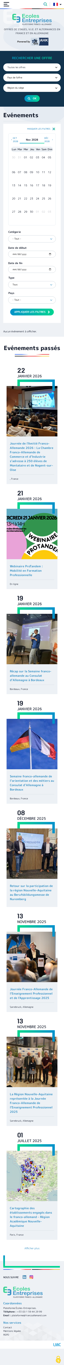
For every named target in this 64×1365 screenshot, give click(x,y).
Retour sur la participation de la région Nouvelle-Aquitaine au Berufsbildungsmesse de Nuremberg (31, 892)
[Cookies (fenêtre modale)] (58, 1359)
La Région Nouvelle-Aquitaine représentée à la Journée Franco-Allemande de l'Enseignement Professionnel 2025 (31, 1103)
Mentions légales (12, 1330)
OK (34, 98)
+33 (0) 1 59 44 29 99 (29, 1311)
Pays (11, 293)
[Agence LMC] (57, 1344)
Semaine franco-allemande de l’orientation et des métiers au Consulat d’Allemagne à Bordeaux (32, 783)
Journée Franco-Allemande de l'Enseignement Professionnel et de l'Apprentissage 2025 (31, 993)
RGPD (6, 1334)
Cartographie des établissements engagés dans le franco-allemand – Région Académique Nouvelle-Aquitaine (31, 1217)
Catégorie (14, 232)
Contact (7, 1327)
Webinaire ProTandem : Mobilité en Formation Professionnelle (26, 570)
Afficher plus (32, 1248)
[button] (32, 129)
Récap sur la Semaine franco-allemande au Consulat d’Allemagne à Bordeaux (30, 675)
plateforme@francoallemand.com (29, 1315)
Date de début (17, 248)
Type (11, 278)
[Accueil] (32, 19)
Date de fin (15, 263)
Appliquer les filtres (29, 312)
